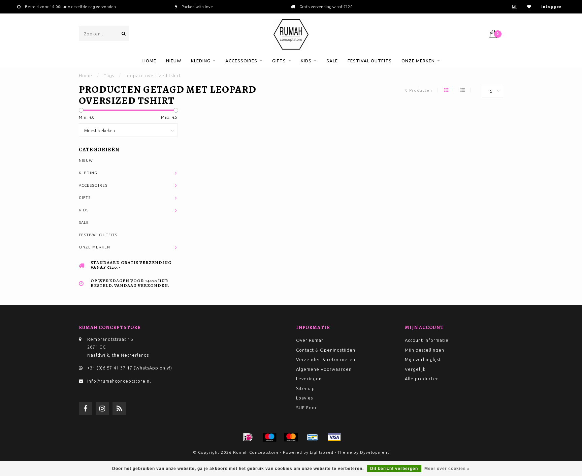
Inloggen (551, 6)
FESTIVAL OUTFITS (370, 60)
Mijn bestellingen (424, 350)
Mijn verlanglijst (423, 359)
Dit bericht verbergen (394, 468)
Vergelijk (415, 369)
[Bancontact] (312, 437)
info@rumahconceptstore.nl (119, 381)
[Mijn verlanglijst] (529, 6)
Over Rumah (310, 340)
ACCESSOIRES (241, 60)
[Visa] (334, 437)
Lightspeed (321, 452)
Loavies (304, 397)
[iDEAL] (247, 437)
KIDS (306, 60)
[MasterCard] (291, 437)
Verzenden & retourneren (325, 359)
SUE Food (307, 407)
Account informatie (427, 340)
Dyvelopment (374, 452)
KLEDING (201, 60)
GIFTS (279, 60)
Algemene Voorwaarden (324, 369)
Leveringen (309, 378)
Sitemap (305, 388)
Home (149, 60)
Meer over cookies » (447, 468)
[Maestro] (269, 437)
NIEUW (173, 60)
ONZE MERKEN (418, 60)
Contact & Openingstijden (325, 350)
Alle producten (422, 378)
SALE (332, 60)
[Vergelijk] (514, 6)
